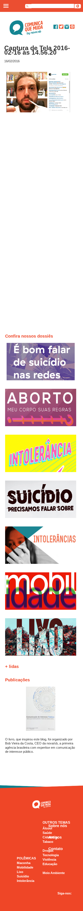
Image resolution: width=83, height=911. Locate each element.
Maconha (23, 863)
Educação (50, 864)
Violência (49, 859)
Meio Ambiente (54, 873)
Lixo (20, 872)
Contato (55, 849)
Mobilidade (25, 867)
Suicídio (23, 876)
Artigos (55, 837)
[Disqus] (41, 170)
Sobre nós (57, 826)
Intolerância (25, 881)
